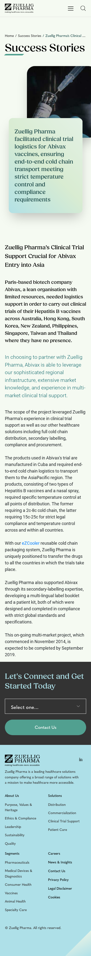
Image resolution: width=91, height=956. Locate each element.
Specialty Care (16, 910)
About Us (12, 796)
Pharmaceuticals (17, 863)
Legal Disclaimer (60, 889)
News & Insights (60, 862)
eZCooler (31, 543)
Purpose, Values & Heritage (18, 807)
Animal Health (15, 901)
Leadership (13, 827)
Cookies (54, 897)
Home (10, 36)
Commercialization (62, 813)
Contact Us (56, 871)
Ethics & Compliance (20, 818)
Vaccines (11, 893)
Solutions (55, 796)
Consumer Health (18, 885)
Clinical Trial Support (64, 821)
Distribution (57, 805)
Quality (10, 844)
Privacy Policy (58, 880)
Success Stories (29, 36)
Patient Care (57, 830)
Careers (54, 854)
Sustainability (15, 835)
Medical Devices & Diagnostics (18, 873)
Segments (12, 854)
